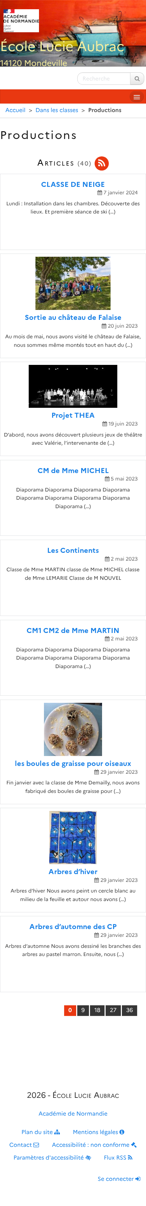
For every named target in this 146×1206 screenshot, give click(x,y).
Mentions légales (96, 1132)
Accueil (15, 110)
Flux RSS (116, 1158)
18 (97, 1010)
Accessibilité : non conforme (91, 1145)
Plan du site (38, 1132)
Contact (21, 1145)
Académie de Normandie (73, 1114)
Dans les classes (56, 110)
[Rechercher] (137, 78)
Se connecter (116, 1179)
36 (129, 1010)
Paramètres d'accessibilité (49, 1158)
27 (113, 1010)
